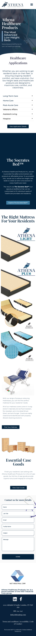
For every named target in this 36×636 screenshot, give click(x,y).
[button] (18, 96)
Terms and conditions (10, 621)
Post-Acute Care (10, 105)
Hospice (7, 119)
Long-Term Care (10, 96)
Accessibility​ (24, 621)
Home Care (8, 101)
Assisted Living (10, 114)
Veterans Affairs (10, 109)
